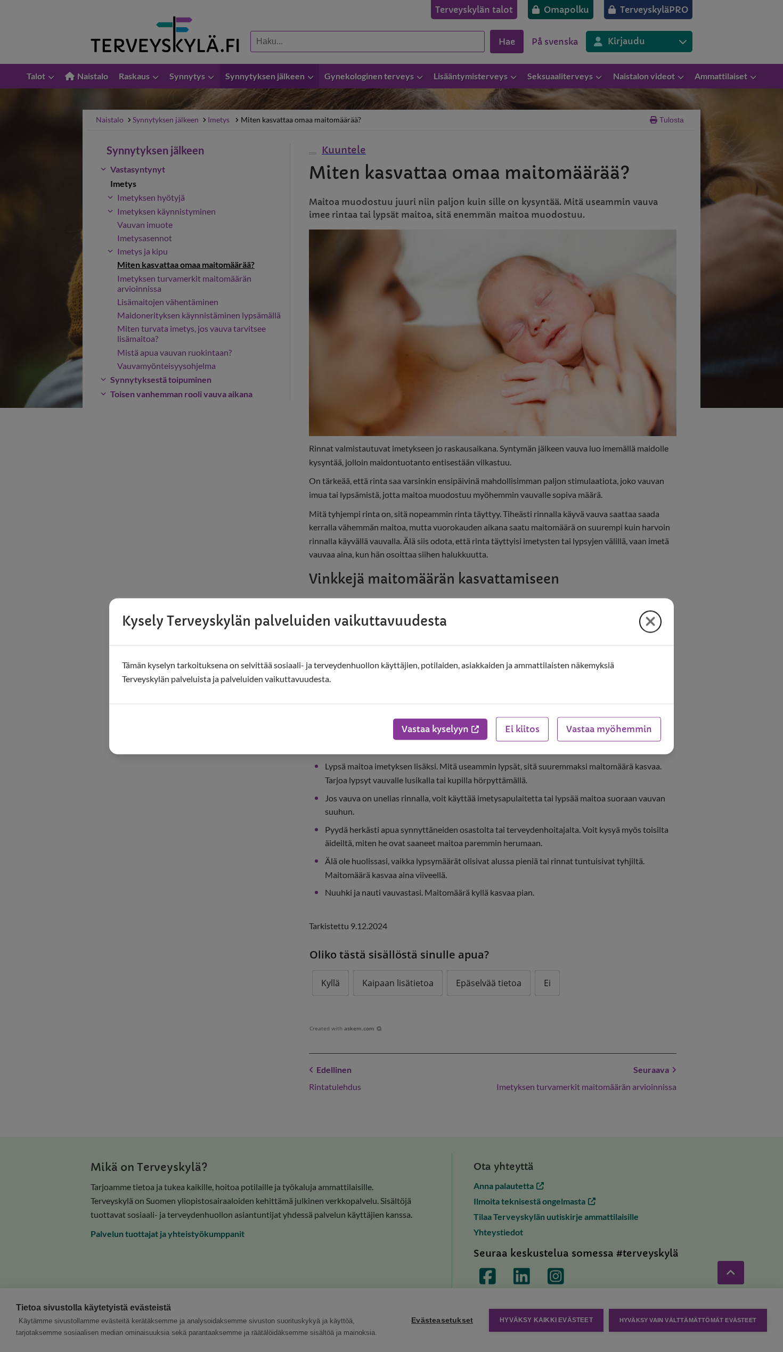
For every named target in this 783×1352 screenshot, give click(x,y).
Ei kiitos (522, 729)
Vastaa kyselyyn (435, 729)
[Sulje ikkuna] (650, 621)
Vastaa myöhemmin (609, 729)
